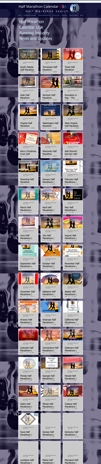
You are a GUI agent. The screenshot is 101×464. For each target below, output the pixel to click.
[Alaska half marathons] (73, 278)
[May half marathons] (73, 194)
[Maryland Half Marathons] (73, 447)
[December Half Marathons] (28, 278)
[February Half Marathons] (73, 166)
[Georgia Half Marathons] (50, 363)
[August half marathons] (73, 222)
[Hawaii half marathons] (73, 363)
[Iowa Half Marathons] (28, 419)
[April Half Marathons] (50, 194)
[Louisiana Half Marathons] (28, 447)
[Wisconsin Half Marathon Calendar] (50, 138)
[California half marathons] (73, 306)
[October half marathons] (50, 250)
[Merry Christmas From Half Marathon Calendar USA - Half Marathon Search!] (28, 138)
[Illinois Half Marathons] (50, 391)
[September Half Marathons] (28, 250)
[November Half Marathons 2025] (73, 250)
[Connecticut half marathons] (50, 335)
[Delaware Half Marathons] (73, 335)
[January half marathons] (50, 166)
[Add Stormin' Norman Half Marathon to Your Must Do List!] (73, 138)
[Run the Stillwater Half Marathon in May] (73, 82)
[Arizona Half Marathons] (28, 306)
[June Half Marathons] (28, 222)
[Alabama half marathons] (50, 278)
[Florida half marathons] (28, 363)
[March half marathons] (28, 194)
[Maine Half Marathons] (50, 447)
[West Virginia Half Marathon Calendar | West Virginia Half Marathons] (73, 110)
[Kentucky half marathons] (73, 419)
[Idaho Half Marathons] (28, 391)
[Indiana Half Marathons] (73, 391)
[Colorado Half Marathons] (28, 335)
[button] (81, 42)
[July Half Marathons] (50, 222)
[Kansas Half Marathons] (50, 419)
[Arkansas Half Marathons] (50, 306)
